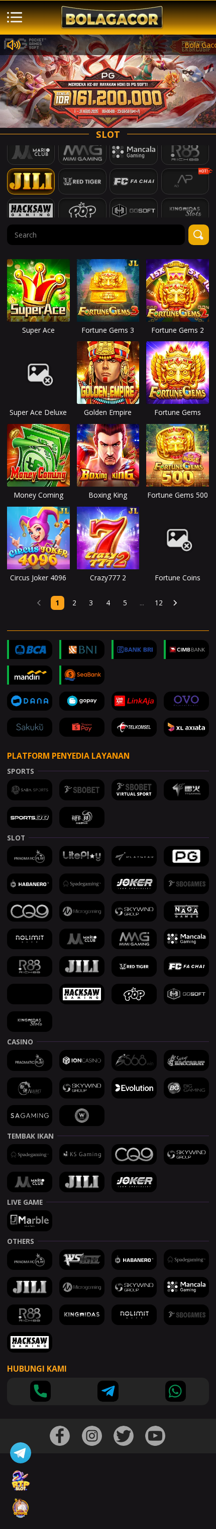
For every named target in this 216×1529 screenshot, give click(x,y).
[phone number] (40, 1391)
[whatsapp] (175, 1391)
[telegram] (107, 1391)
